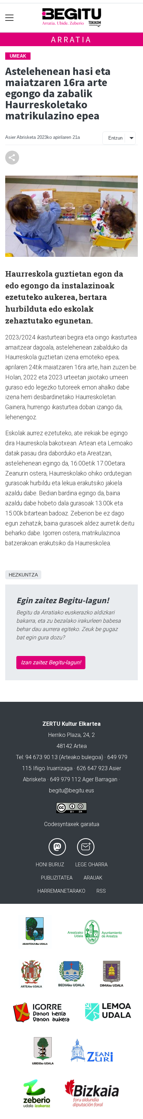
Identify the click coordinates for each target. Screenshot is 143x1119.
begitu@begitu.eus (71, 790)
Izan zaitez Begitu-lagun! (51, 662)
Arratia (71, 39)
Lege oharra (91, 865)
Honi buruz (50, 865)
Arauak (93, 878)
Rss (101, 891)
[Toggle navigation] (9, 18)
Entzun (115, 138)
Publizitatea (57, 878)
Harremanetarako (61, 891)
